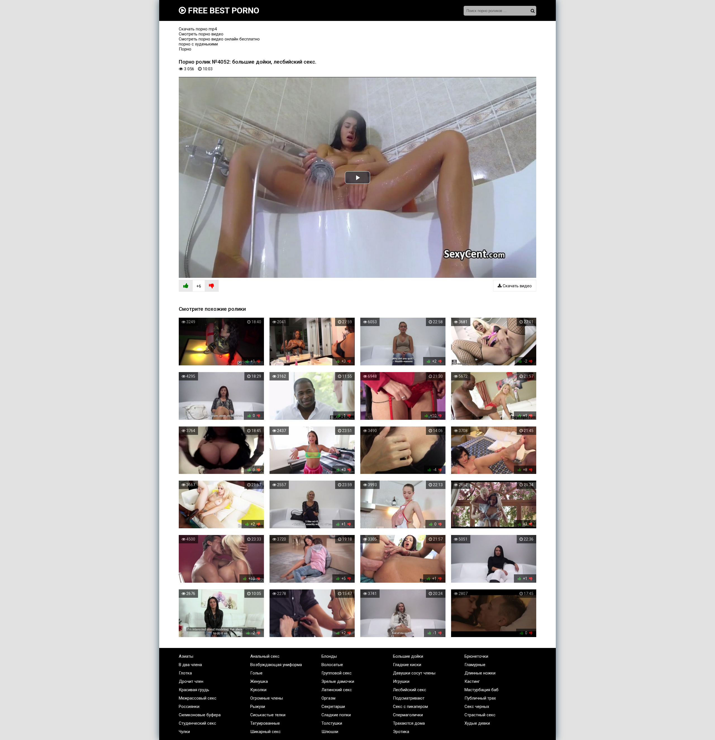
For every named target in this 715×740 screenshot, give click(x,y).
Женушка (259, 681)
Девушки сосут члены (414, 673)
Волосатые (332, 664)
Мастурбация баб (481, 689)
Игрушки (401, 681)
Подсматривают (409, 698)
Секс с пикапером (410, 706)
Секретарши (333, 706)
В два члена (190, 664)
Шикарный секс (265, 731)
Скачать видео (517, 285)
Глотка (185, 673)
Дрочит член (191, 681)
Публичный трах (480, 698)
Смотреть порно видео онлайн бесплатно (219, 39)
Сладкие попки (336, 714)
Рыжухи (257, 706)
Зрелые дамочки (337, 681)
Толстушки (331, 723)
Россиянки (189, 706)
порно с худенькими (198, 44)
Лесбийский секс (409, 689)
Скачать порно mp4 (198, 29)
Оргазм (328, 698)
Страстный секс (479, 714)
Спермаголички (408, 714)
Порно (185, 49)
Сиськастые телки (267, 714)
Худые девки (477, 723)
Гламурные (474, 664)
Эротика (401, 731)
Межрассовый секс (197, 698)
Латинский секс (336, 689)
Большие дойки (408, 656)
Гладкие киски (407, 664)
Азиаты (186, 656)
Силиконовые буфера (200, 714)
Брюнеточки (476, 656)
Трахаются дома (409, 723)
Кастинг (472, 681)
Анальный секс (265, 656)
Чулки (184, 731)
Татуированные (265, 723)
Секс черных (476, 706)
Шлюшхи (329, 731)
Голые (256, 673)
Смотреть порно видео (201, 34)
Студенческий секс (197, 723)
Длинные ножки (479, 673)
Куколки (258, 689)
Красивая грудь (194, 689)
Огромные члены (266, 698)
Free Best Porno (222, 10)
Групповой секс (336, 673)
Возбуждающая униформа (276, 664)
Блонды (329, 656)
